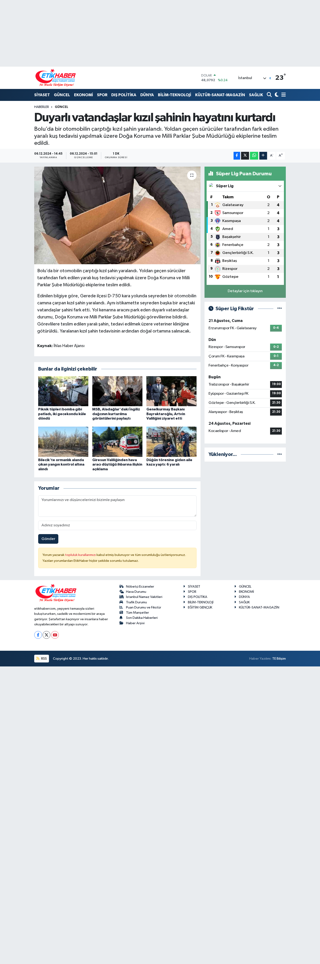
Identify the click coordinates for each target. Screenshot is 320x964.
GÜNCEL (62, 95)
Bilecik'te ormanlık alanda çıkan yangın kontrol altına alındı (61, 464)
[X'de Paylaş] (245, 156)
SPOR (102, 95)
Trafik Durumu (136, 602)
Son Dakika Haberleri (142, 618)
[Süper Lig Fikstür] (279, 309)
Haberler (41, 107)
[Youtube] (55, 635)
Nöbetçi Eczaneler (140, 586)
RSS (44, 658)
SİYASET (42, 95)
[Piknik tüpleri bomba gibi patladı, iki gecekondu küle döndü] (63, 391)
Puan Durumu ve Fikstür (143, 607)
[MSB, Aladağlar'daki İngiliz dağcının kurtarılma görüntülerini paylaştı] (117, 391)
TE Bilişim (279, 658)
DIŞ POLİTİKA (123, 95)
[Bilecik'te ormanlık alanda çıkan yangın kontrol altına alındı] (63, 442)
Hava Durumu (136, 591)
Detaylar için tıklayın (245, 291)
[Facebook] (38, 635)
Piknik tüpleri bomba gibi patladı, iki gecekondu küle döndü (62, 413)
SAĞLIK (256, 95)
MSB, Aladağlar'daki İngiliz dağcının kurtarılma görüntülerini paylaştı (116, 413)
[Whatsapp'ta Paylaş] (254, 156)
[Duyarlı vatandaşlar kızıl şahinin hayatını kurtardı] (117, 215)
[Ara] (270, 95)
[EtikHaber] (55, 78)
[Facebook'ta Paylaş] (237, 156)
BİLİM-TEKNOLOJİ (174, 95)
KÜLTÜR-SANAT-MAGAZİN (220, 95)
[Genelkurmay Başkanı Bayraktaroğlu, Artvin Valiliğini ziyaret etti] (171, 391)
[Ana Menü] (282, 95)
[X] (46, 635)
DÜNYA (147, 95)
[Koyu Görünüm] (276, 95)
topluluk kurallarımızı (81, 555)
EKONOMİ (83, 95)
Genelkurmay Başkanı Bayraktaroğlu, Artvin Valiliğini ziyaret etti (165, 413)
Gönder (48, 539)
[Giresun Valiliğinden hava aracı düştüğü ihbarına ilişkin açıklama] (117, 442)
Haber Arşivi (135, 623)
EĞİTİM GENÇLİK (200, 607)
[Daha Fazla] (263, 156)
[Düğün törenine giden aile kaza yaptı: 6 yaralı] (171, 442)
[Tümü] (279, 454)
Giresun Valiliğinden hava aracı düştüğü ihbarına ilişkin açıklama (117, 464)
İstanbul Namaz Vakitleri (144, 597)
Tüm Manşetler (137, 612)
